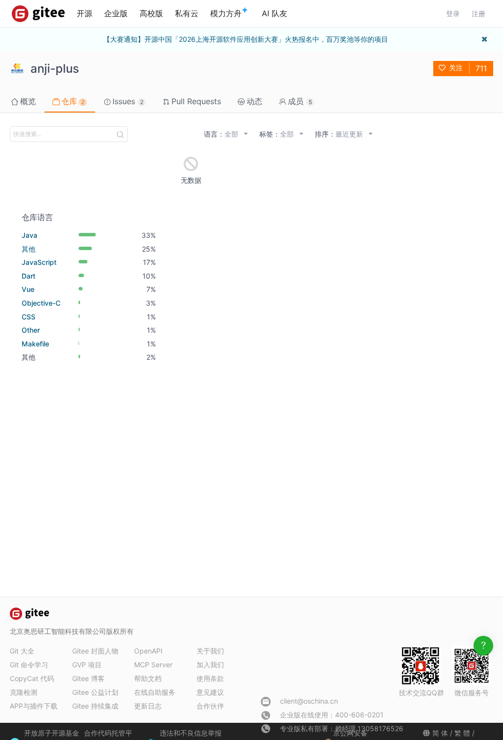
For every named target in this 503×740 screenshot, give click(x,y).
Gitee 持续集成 (95, 706)
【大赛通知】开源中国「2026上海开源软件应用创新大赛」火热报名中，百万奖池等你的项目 (245, 39)
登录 (453, 13)
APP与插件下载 (33, 706)
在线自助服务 (154, 692)
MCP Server (153, 664)
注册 (478, 13)
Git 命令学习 (29, 664)
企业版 (116, 13)
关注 (456, 67)
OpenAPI (148, 651)
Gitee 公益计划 (95, 692)
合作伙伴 (210, 706)
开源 (84, 13)
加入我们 (210, 664)
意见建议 (210, 692)
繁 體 (462, 733)
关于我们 (210, 651)
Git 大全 (22, 651)
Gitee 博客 (88, 678)
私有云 (186, 13)
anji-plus (54, 68)
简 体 (440, 733)
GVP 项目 (87, 664)
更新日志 (148, 706)
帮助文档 (148, 678)
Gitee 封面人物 (95, 651)
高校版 (151, 13)
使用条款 (210, 678)
